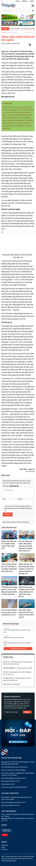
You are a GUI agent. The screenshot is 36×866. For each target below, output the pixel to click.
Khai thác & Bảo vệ (12, 32)
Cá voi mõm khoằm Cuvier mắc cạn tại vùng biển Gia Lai (9, 612)
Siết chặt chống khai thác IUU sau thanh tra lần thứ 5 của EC (26, 613)
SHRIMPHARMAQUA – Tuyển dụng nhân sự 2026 (17, 668)
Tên (4, 499)
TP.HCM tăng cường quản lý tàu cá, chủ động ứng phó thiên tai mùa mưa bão (9, 590)
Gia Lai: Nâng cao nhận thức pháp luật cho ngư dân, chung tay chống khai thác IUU (26, 546)
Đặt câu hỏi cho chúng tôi (17, 648)
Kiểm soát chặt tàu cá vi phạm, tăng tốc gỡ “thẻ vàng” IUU (8, 544)
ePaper (18, 1)
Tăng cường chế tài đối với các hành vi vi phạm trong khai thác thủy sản (9, 567)
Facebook (4, 849)
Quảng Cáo (4, 845)
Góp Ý (3, 847)
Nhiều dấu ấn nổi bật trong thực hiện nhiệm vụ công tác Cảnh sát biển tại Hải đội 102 (26, 569)
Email (20, 499)
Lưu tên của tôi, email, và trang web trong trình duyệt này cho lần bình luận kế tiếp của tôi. (18, 508)
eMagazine (25, 1)
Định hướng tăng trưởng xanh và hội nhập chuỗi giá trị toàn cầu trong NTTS (26, 592)
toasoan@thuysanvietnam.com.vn (15, 778)
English (32, 1)
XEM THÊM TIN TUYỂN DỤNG (11, 684)
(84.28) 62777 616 (13, 781)
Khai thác (3, 32)
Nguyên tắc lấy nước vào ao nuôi (14, 637)
